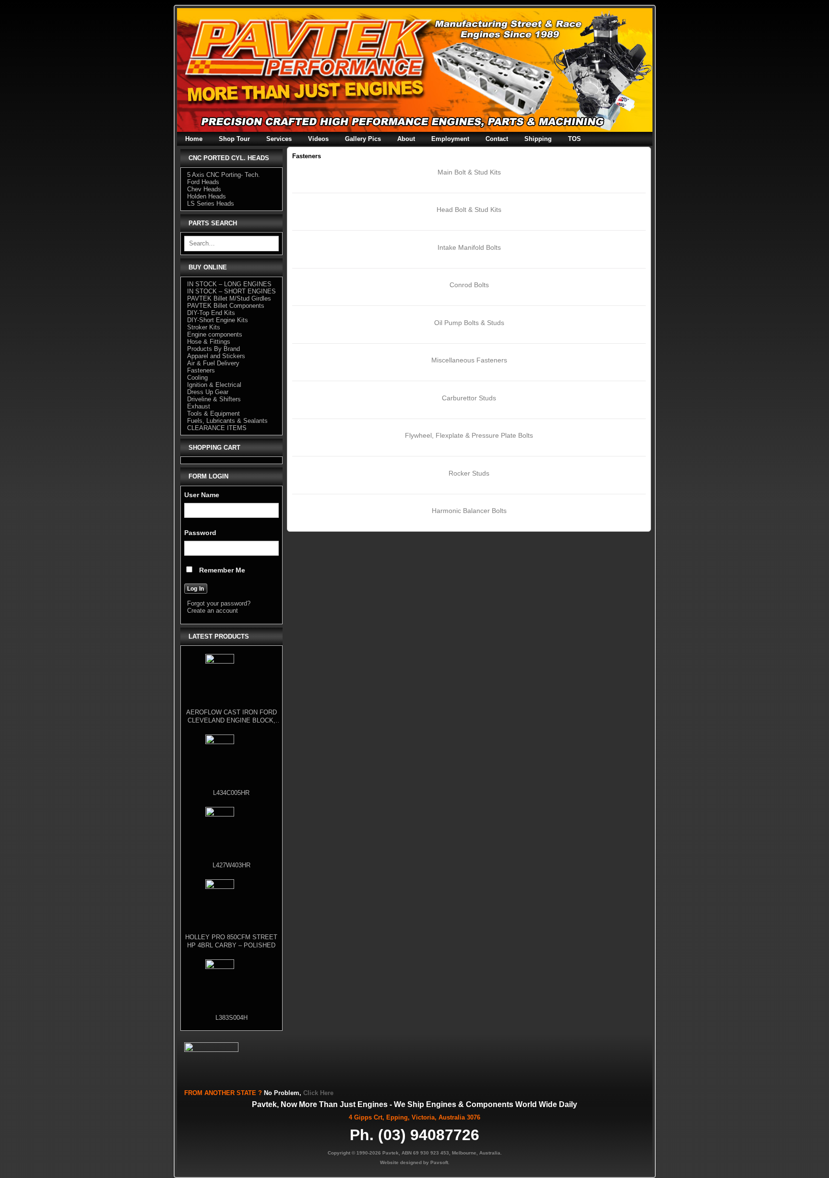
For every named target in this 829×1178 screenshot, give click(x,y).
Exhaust (198, 406)
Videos (318, 138)
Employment (450, 138)
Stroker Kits (203, 327)
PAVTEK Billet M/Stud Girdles (229, 298)
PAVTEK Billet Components (225, 305)
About (406, 138)
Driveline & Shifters (214, 399)
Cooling (197, 377)
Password (200, 533)
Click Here (318, 1092)
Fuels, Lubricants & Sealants (227, 420)
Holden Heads (206, 196)
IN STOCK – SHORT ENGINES (231, 291)
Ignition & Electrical (214, 384)
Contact (497, 138)
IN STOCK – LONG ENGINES (229, 284)
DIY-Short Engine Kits (217, 320)
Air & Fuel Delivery (213, 363)
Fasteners (201, 370)
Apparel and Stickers (216, 356)
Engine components (214, 334)
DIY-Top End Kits (211, 312)
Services (279, 138)
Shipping (538, 138)
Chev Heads (204, 189)
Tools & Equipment (213, 413)
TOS (574, 138)
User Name (201, 495)
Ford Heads (203, 182)
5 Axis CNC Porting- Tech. (223, 174)
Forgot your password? (218, 603)
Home (193, 138)
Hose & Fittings (208, 341)
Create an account (212, 610)
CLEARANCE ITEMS (217, 428)
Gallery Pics (363, 138)
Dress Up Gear (207, 392)
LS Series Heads (210, 203)
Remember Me (221, 570)
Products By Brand (213, 348)
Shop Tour (234, 138)
